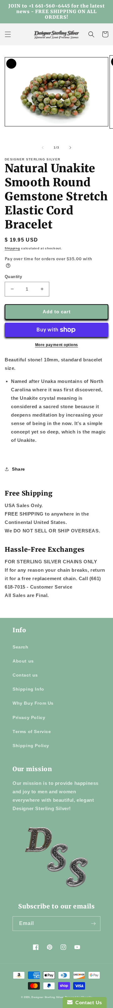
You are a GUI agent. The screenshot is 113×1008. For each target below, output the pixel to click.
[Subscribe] (93, 923)
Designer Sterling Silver (47, 997)
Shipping (12, 248)
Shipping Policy (31, 745)
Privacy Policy (29, 717)
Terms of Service (32, 731)
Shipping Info (28, 689)
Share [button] (18, 469)
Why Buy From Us (33, 703)
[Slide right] (70, 147)
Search (21, 646)
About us (23, 660)
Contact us (25, 675)
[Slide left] (43, 147)
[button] (8, 34)
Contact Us (87, 1002)
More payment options (56, 345)
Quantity (13, 276)
